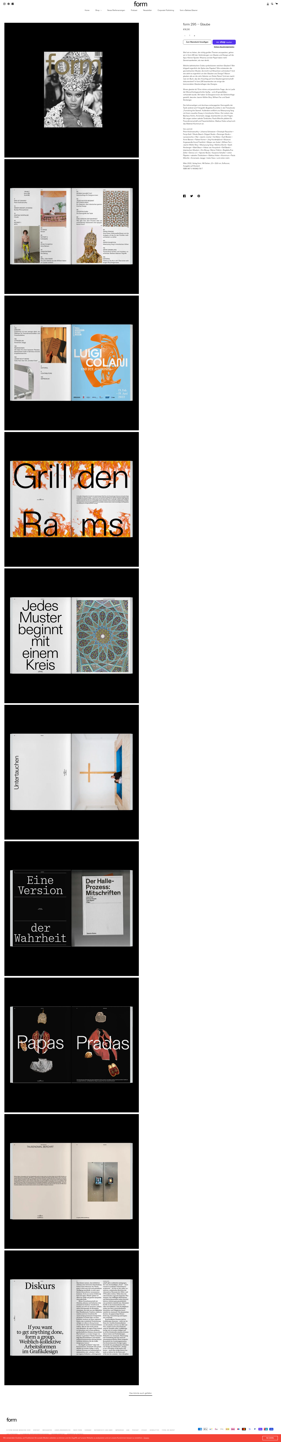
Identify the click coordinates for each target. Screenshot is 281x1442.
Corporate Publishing (166, 10)
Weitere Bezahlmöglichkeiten (224, 47)
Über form (77, 1430)
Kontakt (36, 1430)
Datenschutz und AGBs (103, 1430)
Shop (97, 10)
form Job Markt (168, 1430)
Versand (88, 1430)
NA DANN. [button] (270, 1438)
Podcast (134, 10)
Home (87, 10)
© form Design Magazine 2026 (19, 1430)
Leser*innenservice (63, 1430)
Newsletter (147, 10)
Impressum (119, 1430)
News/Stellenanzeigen (116, 10)
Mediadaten (47, 1430)
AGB (127, 1430)
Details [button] (146, 1438)
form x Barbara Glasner (188, 10)
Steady (144, 1430)
